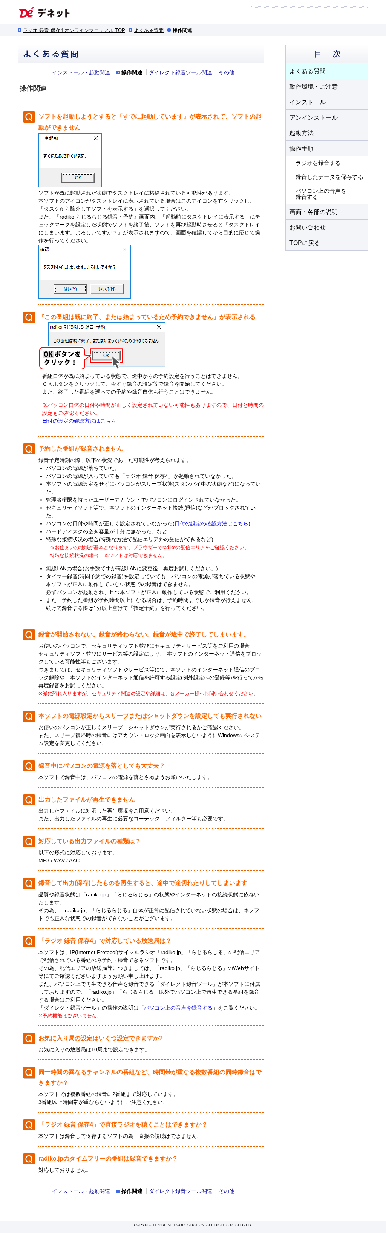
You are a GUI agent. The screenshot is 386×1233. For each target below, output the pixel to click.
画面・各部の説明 (314, 212)
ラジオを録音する (318, 163)
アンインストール (314, 117)
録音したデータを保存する (329, 177)
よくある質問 (149, 30)
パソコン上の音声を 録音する (321, 194)
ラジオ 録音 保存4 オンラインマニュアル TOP (74, 30)
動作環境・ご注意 (314, 86)
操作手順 (302, 148)
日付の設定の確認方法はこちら (79, 421)
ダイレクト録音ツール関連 (180, 72)
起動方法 (302, 133)
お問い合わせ (308, 227)
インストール (308, 102)
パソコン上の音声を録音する (178, 1008)
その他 (226, 72)
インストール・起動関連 (81, 72)
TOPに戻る (305, 243)
